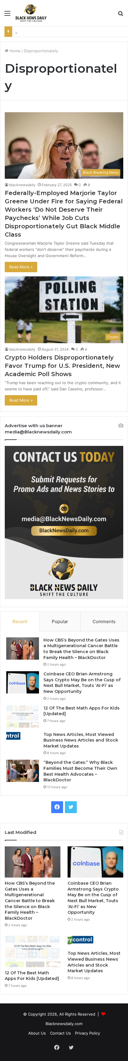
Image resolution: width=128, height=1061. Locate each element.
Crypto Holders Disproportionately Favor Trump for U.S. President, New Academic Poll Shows (62, 366)
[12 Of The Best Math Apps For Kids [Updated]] (22, 716)
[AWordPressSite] (31, 13)
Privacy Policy (87, 1033)
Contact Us (60, 1033)
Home (14, 50)
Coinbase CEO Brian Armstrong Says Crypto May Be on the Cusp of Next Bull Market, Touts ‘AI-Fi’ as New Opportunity (82, 682)
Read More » (21, 267)
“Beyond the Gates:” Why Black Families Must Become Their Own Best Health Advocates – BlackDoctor (80, 771)
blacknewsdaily (22, 185)
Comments (104, 621)
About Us (37, 1033)
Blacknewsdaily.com (64, 1023)
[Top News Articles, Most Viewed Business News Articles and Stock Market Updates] (22, 736)
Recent (20, 621)
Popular (60, 621)
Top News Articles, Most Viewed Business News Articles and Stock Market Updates (80, 740)
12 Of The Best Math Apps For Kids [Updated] (32, 975)
